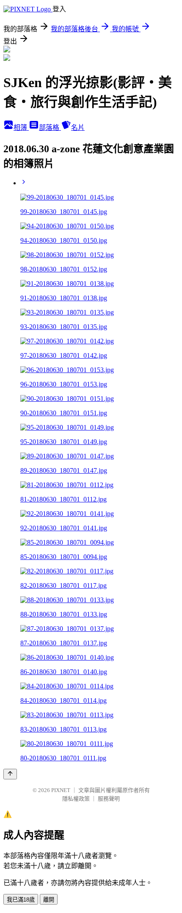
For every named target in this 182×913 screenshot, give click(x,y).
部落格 (50, 127)
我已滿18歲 (21, 900)
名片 (78, 127)
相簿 (21, 127)
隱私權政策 (76, 798)
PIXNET (60, 790)
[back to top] (10, 774)
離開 (48, 900)
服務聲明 (109, 798)
